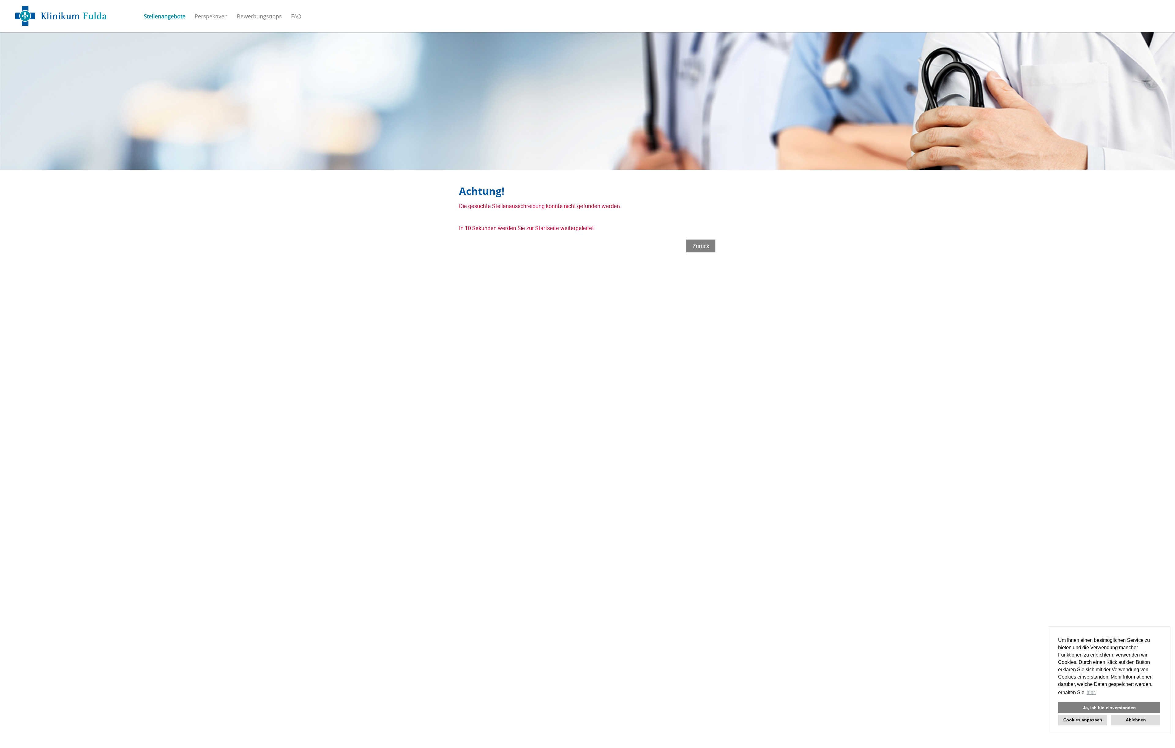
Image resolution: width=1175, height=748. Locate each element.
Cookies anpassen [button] (1082, 719)
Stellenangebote (164, 16)
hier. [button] (1091, 692)
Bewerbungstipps (259, 16)
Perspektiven (211, 16)
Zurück (700, 246)
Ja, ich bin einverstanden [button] (1109, 707)
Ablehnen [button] (1136, 719)
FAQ (296, 16)
